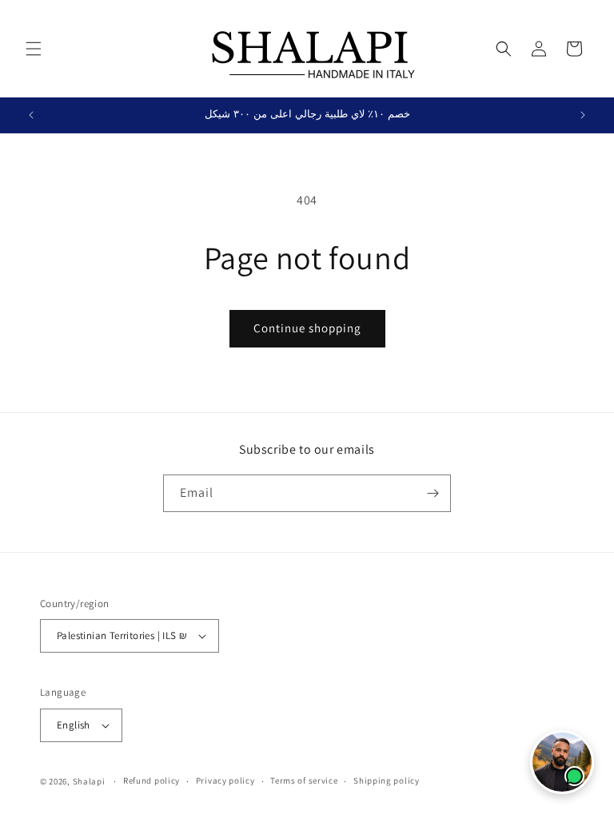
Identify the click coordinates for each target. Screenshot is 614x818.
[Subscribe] (432, 493)
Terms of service (303, 780)
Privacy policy (225, 780)
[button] (33, 48)
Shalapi (89, 781)
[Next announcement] (582, 115)
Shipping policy (386, 780)
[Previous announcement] (31, 115)
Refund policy (151, 780)
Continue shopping (307, 328)
